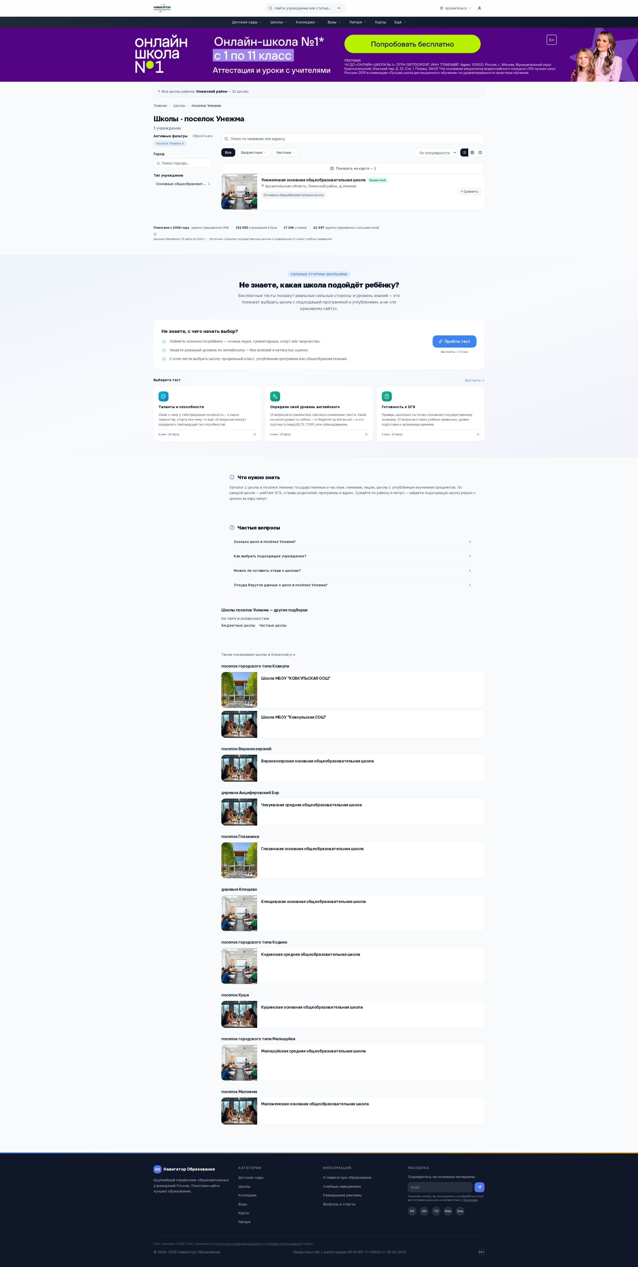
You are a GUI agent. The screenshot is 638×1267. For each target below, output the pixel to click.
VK (412, 1211)
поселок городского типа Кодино (254, 942)
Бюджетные (251, 152)
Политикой (470, 1199)
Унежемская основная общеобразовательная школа (313, 179)
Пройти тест (458, 341)
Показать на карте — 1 (356, 168)
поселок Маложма (239, 1091)
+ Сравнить (469, 191)
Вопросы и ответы (339, 1204)
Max (448, 1211)
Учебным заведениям (342, 1186)
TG (436, 1211)
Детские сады (244, 22)
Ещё (398, 22)
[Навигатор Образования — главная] (162, 8)
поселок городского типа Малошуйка (258, 1038)
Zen (460, 1211)
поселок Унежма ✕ (170, 143)
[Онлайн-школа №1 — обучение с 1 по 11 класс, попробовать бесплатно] (319, 55)
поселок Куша (235, 994)
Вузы (332, 22)
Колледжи (305, 22)
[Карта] (480, 152)
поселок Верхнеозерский (246, 748)
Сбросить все (202, 136)
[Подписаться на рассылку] (479, 1187)
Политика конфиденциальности (239, 1244)
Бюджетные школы (238, 625)
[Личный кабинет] (479, 8)
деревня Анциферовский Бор (250, 792)
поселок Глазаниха (240, 836)
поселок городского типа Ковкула (255, 666)
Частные (283, 152)
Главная (160, 105)
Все (228, 152)
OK (424, 1211)
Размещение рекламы (342, 1195)
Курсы (380, 22)
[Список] (464, 152)
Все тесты (472, 380)
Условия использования (284, 1244)
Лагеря (355, 22)
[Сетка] (472, 152)
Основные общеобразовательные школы (294, 195)
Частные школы (273, 625)
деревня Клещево (239, 889)
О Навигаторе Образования (347, 1177)
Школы (276, 22)
